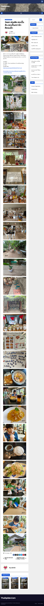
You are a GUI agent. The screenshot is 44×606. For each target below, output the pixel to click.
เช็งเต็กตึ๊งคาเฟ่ (23, 580)
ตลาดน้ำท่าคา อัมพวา (35, 74)
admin (11, 31)
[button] (40, 13)
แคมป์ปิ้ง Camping (35, 48)
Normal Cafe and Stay (9, 558)
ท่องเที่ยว (33, 45)
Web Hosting (34, 92)
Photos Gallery (40, 603)
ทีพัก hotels (33, 42)
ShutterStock (34, 89)
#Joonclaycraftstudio (13, 71)
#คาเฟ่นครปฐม (8, 72)
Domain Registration (35, 86)
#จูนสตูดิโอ (20, 71)
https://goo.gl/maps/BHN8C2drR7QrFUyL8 (12, 68)
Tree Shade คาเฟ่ (5, 581)
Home (36, 603)
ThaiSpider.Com (8, 598)
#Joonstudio (6, 71)
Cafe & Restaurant (8, 19)
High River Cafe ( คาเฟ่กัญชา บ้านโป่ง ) (20, 558)
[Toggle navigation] (21, 13)
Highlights (33, 39)
